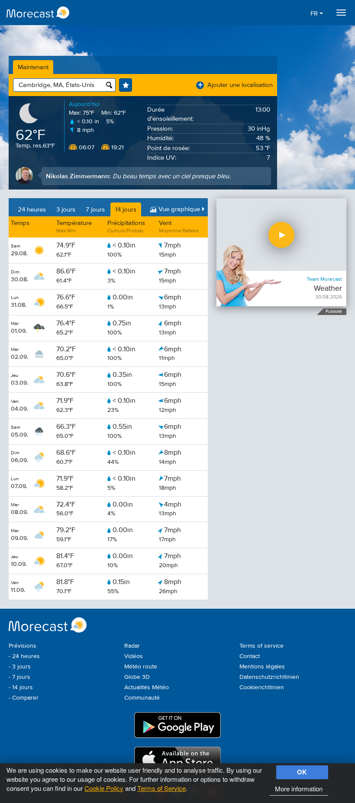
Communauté (142, 698)
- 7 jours (19, 677)
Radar (132, 646)
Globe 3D (137, 677)
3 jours (65, 209)
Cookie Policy (103, 788)
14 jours (125, 209)
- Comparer (24, 698)
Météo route (140, 667)
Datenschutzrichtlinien (269, 677)
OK (302, 772)
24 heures (32, 209)
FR (315, 13)
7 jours (95, 209)
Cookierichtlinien (261, 687)
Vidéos (133, 656)
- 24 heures (24, 656)
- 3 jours (20, 667)
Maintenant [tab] (33, 67)
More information (299, 788)
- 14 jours (21, 687)
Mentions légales (262, 667)
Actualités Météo (146, 687)
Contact (249, 656)
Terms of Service (161, 788)
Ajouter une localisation (235, 85)
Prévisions (22, 646)
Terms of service (261, 646)
